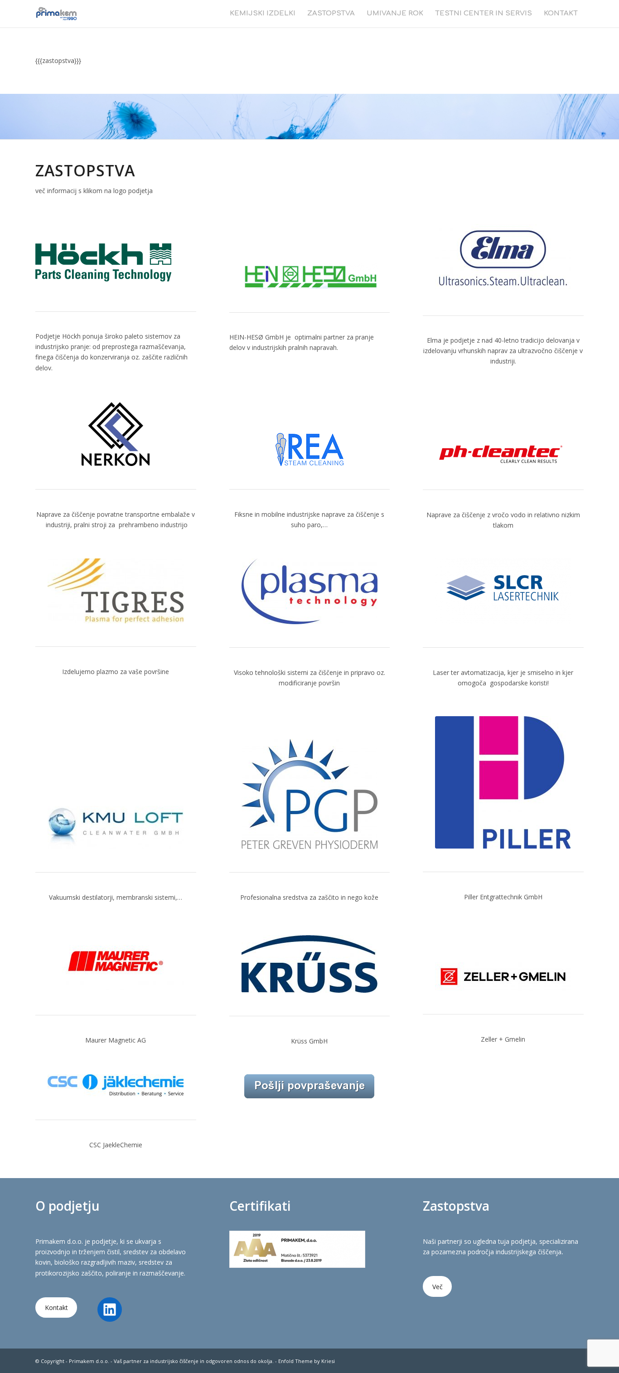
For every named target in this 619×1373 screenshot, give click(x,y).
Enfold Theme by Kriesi (306, 1361)
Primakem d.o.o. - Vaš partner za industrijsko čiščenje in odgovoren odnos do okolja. (171, 1361)
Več (437, 1286)
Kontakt (56, 1307)
